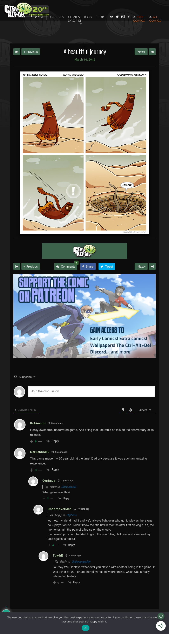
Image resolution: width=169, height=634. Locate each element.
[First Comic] (16, 266)
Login (38, 17)
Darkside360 (68, 487)
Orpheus (72, 515)
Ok (85, 627)
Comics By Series (74, 18)
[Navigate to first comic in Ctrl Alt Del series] (16, 51)
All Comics (155, 18)
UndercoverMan (81, 561)
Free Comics (139, 18)
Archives (56, 17)
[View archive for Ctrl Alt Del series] (84, 251)
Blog (88, 17)
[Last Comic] (152, 266)
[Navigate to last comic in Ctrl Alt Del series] (152, 51)
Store (101, 17)
